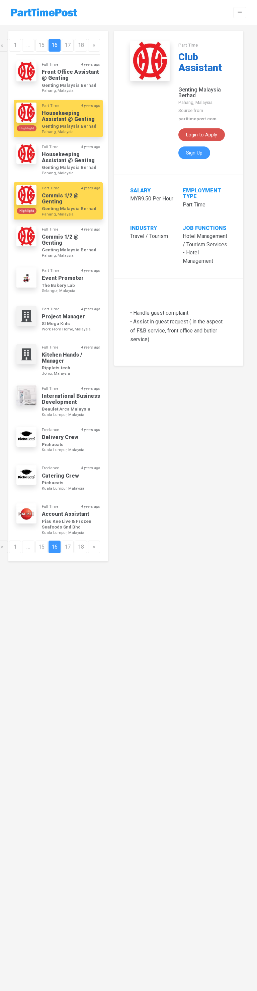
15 (41, 45)
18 (81, 45)
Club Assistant (200, 62)
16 (55, 45)
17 (68, 45)
